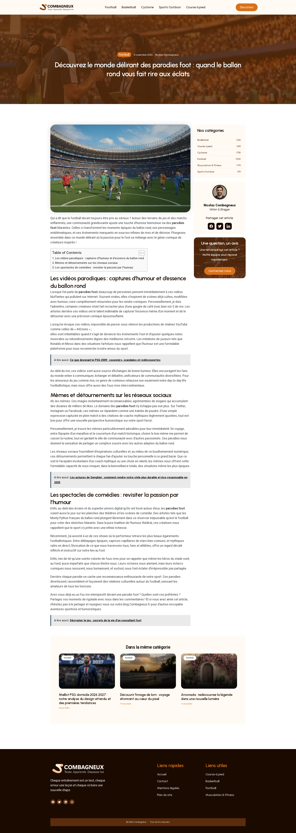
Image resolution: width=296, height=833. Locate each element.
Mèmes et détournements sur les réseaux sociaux (86, 263)
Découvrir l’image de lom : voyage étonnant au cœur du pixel (145, 697)
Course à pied (195, 7)
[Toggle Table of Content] (140, 253)
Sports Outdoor (170, 7)
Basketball (129, 7)
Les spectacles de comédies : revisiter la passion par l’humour (94, 267)
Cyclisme (147, 7)
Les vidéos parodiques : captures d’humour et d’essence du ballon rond (99, 258)
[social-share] (211, 226)
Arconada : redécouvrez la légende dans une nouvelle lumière (206, 697)
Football (110, 7)
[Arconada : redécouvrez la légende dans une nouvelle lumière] (209, 671)
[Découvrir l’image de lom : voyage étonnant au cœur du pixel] (148, 671)
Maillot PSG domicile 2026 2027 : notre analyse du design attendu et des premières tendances (85, 699)
